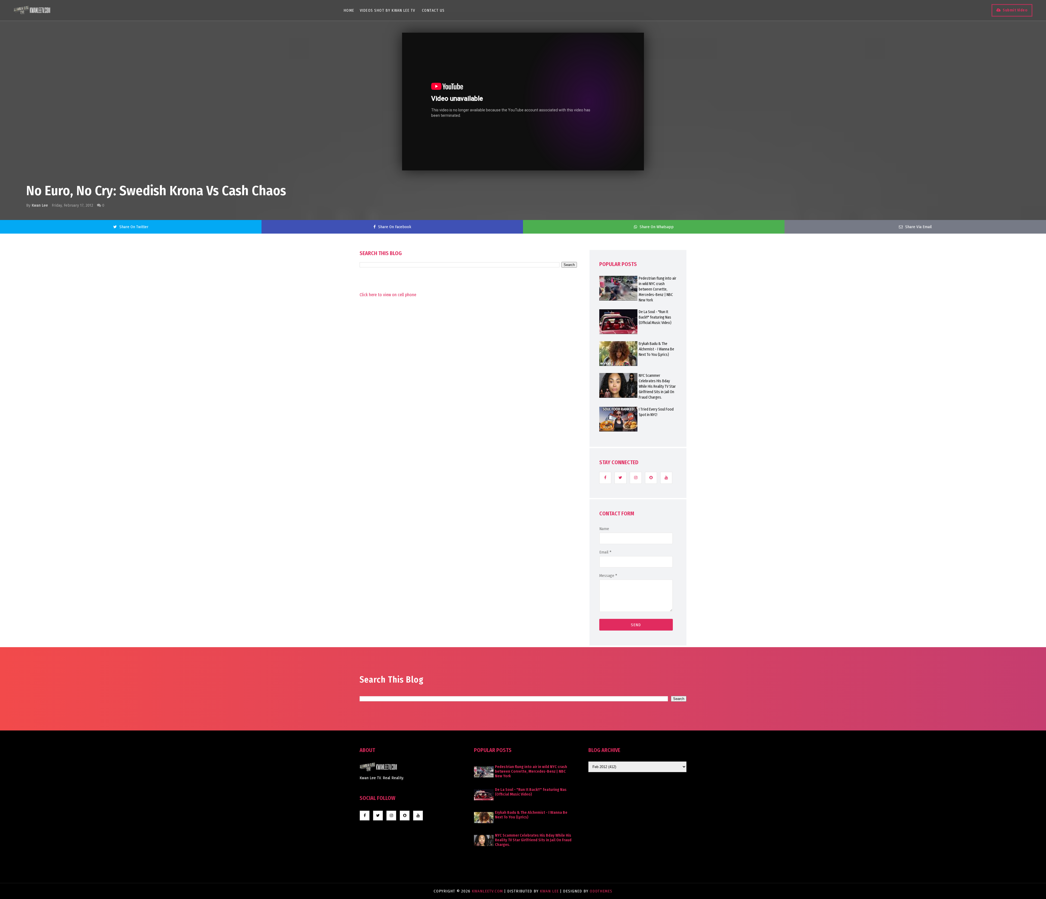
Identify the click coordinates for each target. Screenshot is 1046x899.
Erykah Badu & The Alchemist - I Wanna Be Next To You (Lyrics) (656, 349)
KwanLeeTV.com (488, 891)
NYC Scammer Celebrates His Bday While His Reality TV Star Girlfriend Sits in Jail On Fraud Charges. (657, 386)
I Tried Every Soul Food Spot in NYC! (656, 412)
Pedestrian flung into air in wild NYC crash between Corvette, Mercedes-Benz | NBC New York (657, 289)
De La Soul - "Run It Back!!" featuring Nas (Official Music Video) (655, 317)
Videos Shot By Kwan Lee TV (387, 10)
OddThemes (601, 891)
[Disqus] (468, 445)
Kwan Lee (40, 205)
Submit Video (1015, 10)
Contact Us (433, 10)
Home (349, 10)
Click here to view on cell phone (388, 294)
